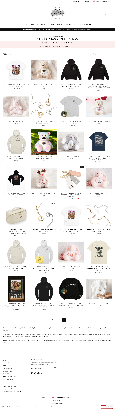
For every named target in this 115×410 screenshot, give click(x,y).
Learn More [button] (57, 407)
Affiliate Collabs (8, 379)
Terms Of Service (8, 368)
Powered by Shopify (57, 403)
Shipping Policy (7, 371)
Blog (59, 24)
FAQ (53, 24)
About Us (44, 24)
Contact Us (6, 363)
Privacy (5, 365)
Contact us (69, 24)
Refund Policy (7, 374)
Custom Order (84, 24)
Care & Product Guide (9, 376)
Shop (33, 24)
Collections (59, 36)
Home (26, 24)
